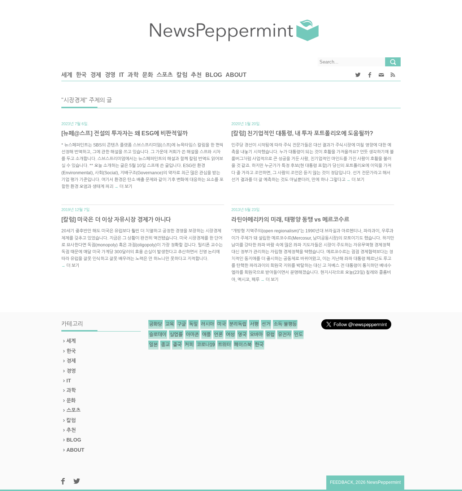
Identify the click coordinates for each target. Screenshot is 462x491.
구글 (181, 324)
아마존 (192, 334)
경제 (95, 75)
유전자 (284, 334)
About (236, 75)
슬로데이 (157, 334)
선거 (266, 324)
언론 (218, 334)
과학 (133, 75)
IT (121, 75)
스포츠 (165, 75)
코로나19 (206, 344)
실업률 (176, 334)
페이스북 (243, 344)
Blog (213, 75)
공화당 (155, 324)
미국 (221, 324)
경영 (110, 75)
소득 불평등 (285, 324)
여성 (230, 334)
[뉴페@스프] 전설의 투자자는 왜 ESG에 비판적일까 (124, 133)
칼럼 (181, 75)
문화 (147, 75)
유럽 (270, 334)
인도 (298, 334)
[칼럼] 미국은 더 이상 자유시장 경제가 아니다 (116, 219)
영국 (242, 334)
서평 (254, 324)
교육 (169, 324)
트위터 (224, 344)
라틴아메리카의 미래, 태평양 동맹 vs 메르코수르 (290, 219)
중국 (177, 344)
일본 (153, 344)
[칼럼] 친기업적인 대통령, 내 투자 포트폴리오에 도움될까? (302, 133)
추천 (196, 75)
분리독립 (238, 324)
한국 (81, 75)
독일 (193, 324)
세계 (66, 75)
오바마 (256, 334)
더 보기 (125, 186)
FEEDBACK (341, 482)
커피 (189, 344)
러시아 (207, 324)
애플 (206, 334)
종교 (165, 344)
